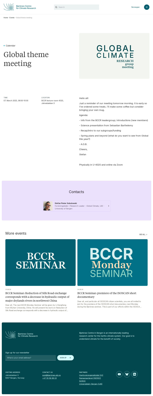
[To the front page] (39, 334)
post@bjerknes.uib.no (51, 375)
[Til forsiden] (26, 7)
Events (12, 18)
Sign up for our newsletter (17, 352)
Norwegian (135, 7)
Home (6, 18)
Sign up (63, 358)
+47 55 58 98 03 (49, 378)
